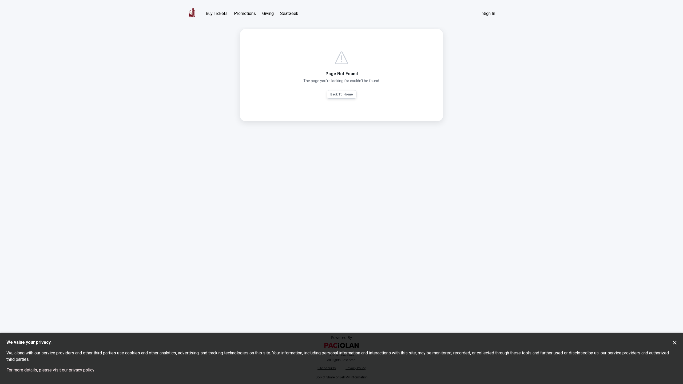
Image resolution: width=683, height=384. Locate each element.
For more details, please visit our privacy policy (50, 370)
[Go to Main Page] (192, 13)
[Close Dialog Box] (675, 343)
